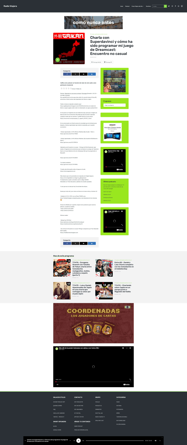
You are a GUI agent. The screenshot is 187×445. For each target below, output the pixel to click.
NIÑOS (118, 413)
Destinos (148, 6)
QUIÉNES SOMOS (57, 405)
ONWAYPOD (98, 409)
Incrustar (67, 95)
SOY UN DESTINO (78, 405)
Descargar (84, 93)
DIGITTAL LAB (99, 413)
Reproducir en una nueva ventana (73, 93)
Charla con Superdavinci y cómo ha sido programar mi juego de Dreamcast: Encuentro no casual (47, 440)
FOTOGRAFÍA (119, 409)
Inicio (121, 6)
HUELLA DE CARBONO (59, 413)
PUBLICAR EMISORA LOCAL (81, 430)
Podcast (127, 6)
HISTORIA (118, 405)
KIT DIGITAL (77, 413)
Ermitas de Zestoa (107, 197)
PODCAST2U (98, 405)
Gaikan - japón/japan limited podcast (99, 34)
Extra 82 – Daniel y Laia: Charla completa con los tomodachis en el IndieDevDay (124, 265)
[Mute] (155, 440)
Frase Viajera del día (137, 6)
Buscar (165, 6)
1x (160, 440)
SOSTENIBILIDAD (120, 420)
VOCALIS (97, 402)
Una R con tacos (107, 191)
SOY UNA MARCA (78, 409)
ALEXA (55, 426)
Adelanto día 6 (107, 200)
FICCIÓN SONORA (120, 424)
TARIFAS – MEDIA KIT (58, 417)
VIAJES (118, 402)
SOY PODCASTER (78, 402)
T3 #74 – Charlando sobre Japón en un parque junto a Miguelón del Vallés (123, 288)
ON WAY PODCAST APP (59, 402)
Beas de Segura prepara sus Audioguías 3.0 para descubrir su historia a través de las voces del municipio (113, 186)
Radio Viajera (10, 6)
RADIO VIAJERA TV (100, 417)
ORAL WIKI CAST (99, 420)
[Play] (78, 440)
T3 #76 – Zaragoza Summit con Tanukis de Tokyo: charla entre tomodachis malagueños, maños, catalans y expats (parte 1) (82, 268)
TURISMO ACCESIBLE (121, 417)
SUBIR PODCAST (78, 426)
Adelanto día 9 (107, 194)
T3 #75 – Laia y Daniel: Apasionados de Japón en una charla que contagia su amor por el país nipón (82, 289)
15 (74, 440)
